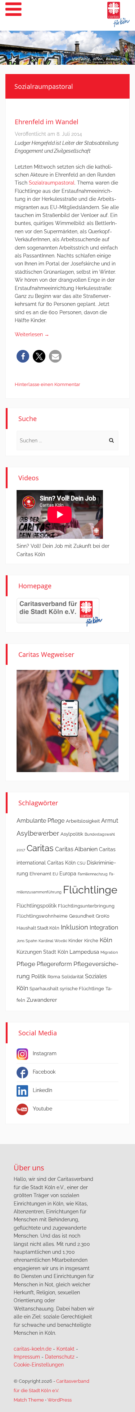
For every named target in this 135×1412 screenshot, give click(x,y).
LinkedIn (42, 1090)
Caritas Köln (61, 863)
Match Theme (29, 1400)
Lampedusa (84, 952)
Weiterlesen (32, 334)
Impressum (27, 1357)
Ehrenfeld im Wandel (46, 121)
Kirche (91, 940)
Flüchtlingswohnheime (42, 916)
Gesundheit (81, 916)
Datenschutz (60, 1357)
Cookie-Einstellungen (39, 1365)
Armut (109, 820)
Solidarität (73, 976)
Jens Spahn (27, 941)
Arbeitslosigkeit (83, 821)
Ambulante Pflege (40, 820)
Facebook (44, 1072)
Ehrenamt (40, 873)
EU (55, 874)
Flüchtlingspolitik (37, 906)
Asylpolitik (71, 834)
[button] (23, 356)
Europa (67, 873)
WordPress (60, 1400)
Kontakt (66, 1349)
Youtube (42, 1109)
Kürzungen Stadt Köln (42, 952)
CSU (81, 863)
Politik (38, 976)
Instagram (45, 1053)
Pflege (26, 963)
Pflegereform (54, 964)
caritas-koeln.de (32, 1349)
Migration (109, 952)
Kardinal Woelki (53, 941)
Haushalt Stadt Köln (38, 928)
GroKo (102, 916)
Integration (104, 927)
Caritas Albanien (76, 849)
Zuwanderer (42, 1000)
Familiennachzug (93, 874)
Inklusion (74, 927)
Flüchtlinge (90, 889)
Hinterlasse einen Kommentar (47, 384)
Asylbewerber (38, 833)
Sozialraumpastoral (52, 183)
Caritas (40, 848)
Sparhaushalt (44, 988)
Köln (106, 940)
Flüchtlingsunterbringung (86, 906)
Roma (54, 976)
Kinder (75, 940)
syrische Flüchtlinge (82, 988)
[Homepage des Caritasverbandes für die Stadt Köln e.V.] (59, 612)
